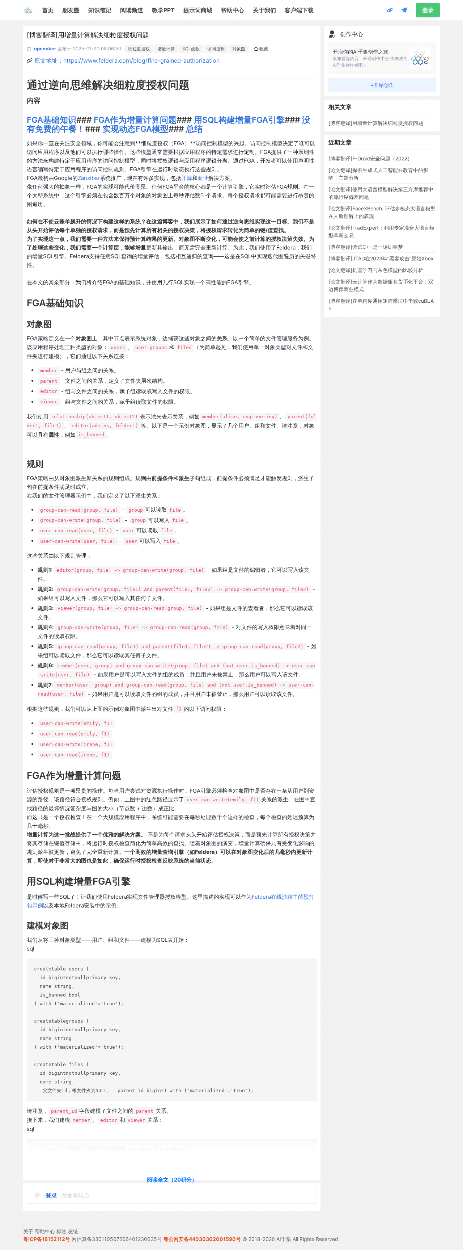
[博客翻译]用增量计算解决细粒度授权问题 (375, 123)
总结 (194, 129)
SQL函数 (191, 48)
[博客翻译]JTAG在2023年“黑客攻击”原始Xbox (381, 258)
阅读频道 (131, 10)
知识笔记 (99, 10)
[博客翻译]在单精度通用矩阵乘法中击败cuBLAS (381, 304)
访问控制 (216, 48)
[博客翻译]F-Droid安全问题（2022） (370, 158)
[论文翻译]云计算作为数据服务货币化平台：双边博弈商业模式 (380, 285)
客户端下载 (299, 10)
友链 (73, 1231)
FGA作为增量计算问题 (135, 120)
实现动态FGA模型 (135, 129)
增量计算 (166, 48)
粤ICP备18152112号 (46, 1239)
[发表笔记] (404, 10)
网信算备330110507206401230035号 (117, 1239)
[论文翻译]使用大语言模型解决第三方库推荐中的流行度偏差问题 (380, 193)
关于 (28, 1231)
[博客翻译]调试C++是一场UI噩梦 (365, 247)
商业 (202, 178)
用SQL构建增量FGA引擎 (239, 120)
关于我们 (264, 10)
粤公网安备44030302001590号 (202, 1239)
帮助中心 (232, 10)
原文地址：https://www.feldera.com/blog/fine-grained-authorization (127, 60)
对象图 (238, 48)
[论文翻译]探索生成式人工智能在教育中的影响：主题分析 (378, 174)
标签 (61, 1231)
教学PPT (163, 10)
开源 (186, 178)
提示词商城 (197, 10)
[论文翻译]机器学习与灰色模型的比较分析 (375, 270)
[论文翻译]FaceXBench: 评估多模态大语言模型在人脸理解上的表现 (382, 212)
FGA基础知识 (51, 120)
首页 (48, 10)
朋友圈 (71, 10)
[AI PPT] (390, 10)
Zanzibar (89, 178)
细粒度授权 (139, 48)
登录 (428, 10)
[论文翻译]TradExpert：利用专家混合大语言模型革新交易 (381, 231)
